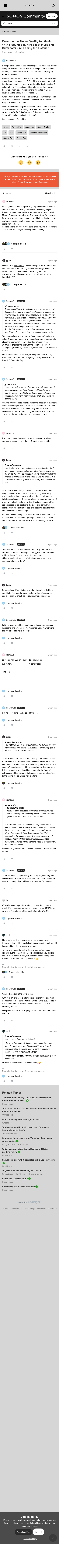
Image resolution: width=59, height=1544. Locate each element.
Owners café (7, 1114)
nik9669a (10, 201)
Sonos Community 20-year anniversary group (22, 1174)
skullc (8, 935)
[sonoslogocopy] (29, 5)
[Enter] (4, 23)
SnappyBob (11, 60)
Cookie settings (28, 1208)
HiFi (11, 132)
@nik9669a (19, 265)
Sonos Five (8, 138)
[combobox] (29, 23)
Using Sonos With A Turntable (15, 1144)
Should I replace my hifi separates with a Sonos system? (28, 1159)
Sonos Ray (21, 138)
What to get (7, 1122)
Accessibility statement (47, 1208)
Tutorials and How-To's (12, 1133)
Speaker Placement (38, 132)
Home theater (10, 31)
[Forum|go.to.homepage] (24, 16)
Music (6, 127)
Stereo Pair (17, 127)
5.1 (4, 132)
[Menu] (5, 5)
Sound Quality (43, 127)
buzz (8, 900)
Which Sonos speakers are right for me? (21, 1119)
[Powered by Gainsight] (30, 1203)
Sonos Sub (21, 132)
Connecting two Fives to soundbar (18, 1186)
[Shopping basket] (53, 5)
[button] (3, 16)
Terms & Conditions (10, 1208)
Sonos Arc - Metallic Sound (15, 1178)
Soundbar (29, 127)
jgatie (8, 260)
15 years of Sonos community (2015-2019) (21, 1170)
